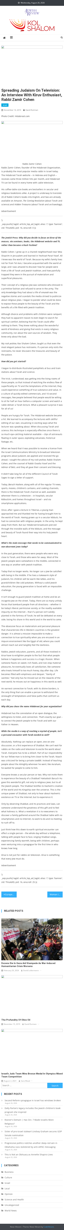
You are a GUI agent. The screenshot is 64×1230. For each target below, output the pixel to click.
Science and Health (14, 1199)
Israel (5, 105)
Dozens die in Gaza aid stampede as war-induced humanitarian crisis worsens (28, 965)
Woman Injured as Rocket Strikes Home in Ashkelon (56, 894)
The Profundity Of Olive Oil (15, 1020)
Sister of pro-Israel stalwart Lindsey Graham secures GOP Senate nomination (33, 1133)
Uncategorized (12, 1205)
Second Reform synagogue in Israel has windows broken (33, 1100)
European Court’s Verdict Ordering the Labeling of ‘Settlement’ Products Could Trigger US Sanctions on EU (11, 894)
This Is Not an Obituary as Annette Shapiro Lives (29, 1154)
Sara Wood (25, 1081)
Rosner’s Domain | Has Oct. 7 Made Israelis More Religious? (29, 1121)
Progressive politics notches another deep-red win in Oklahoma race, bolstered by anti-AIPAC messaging (31, 1145)
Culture (8, 1177)
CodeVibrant (48, 1227)
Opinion (9, 1194)
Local (7, 1188)
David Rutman (31, 110)
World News (11, 1210)
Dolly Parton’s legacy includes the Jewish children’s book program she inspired (32, 1110)
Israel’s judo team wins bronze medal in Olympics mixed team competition (32, 1075)
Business (9, 1172)
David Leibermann (31, 970)
